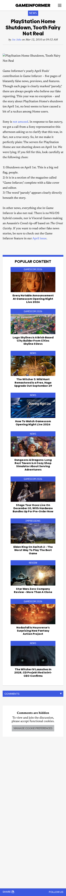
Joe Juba (16, 39)
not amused (20, 122)
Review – (33, 590)
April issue (39, 238)
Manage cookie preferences (33, 728)
